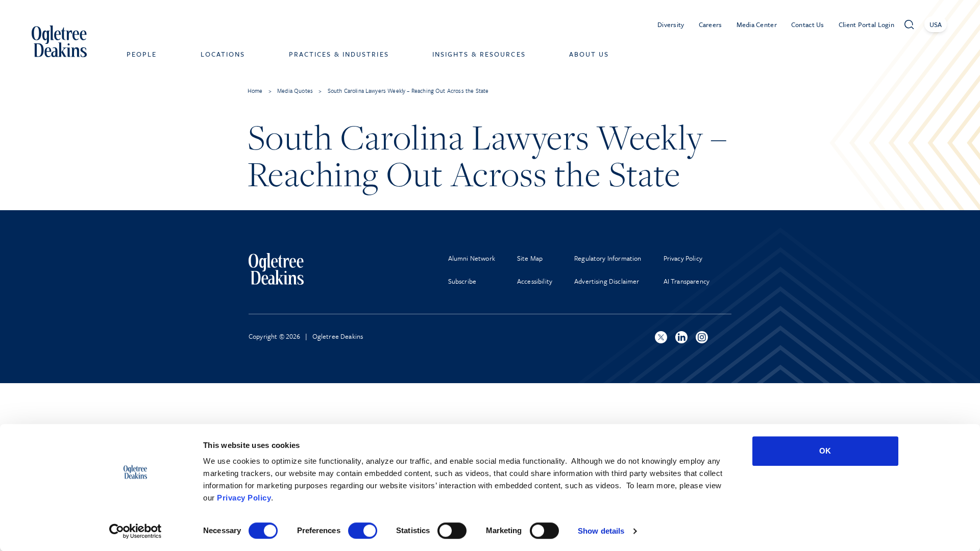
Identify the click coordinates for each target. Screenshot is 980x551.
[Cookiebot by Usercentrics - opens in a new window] (135, 531)
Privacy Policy (244, 497)
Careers (710, 24)
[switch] (362, 530)
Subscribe (462, 281)
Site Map (530, 258)
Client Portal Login (866, 24)
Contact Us (807, 24)
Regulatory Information (608, 258)
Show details (601, 531)
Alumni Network (471, 258)
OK (825, 450)
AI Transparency (686, 281)
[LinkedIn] (681, 337)
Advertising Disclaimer (607, 281)
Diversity (670, 24)
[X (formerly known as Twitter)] (661, 337)
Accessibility (534, 281)
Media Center (757, 24)
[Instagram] (702, 337)
